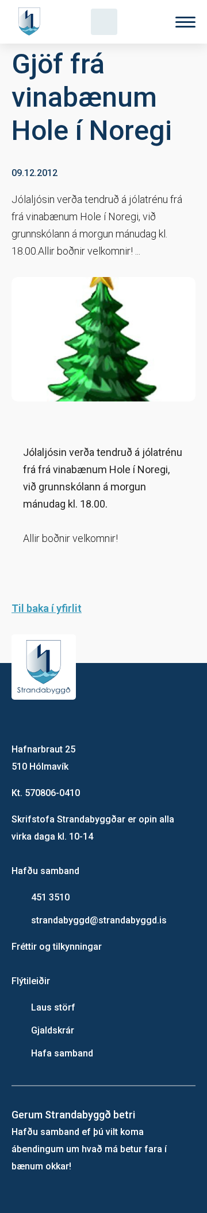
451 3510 (50, 897)
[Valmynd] (185, 22)
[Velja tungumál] (145, 22)
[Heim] (32, 21)
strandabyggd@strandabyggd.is (99, 920)
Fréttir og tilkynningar (57, 946)
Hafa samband (62, 1053)
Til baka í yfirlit (47, 608)
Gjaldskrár (52, 1030)
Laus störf (53, 1007)
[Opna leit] (104, 22)
